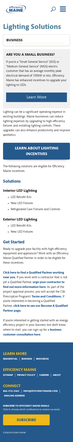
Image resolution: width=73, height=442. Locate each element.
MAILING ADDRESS (14, 396)
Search (53, 9)
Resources (42, 359)
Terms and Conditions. (47, 296)
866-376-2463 (11, 391)
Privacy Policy (26, 375)
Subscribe (26, 420)
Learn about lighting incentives (36, 151)
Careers (44, 375)
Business (26, 359)
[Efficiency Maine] (16, 9)
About (57, 375)
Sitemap (8, 375)
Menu (63, 9)
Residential (10, 359)
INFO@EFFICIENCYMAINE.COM (40, 391)
